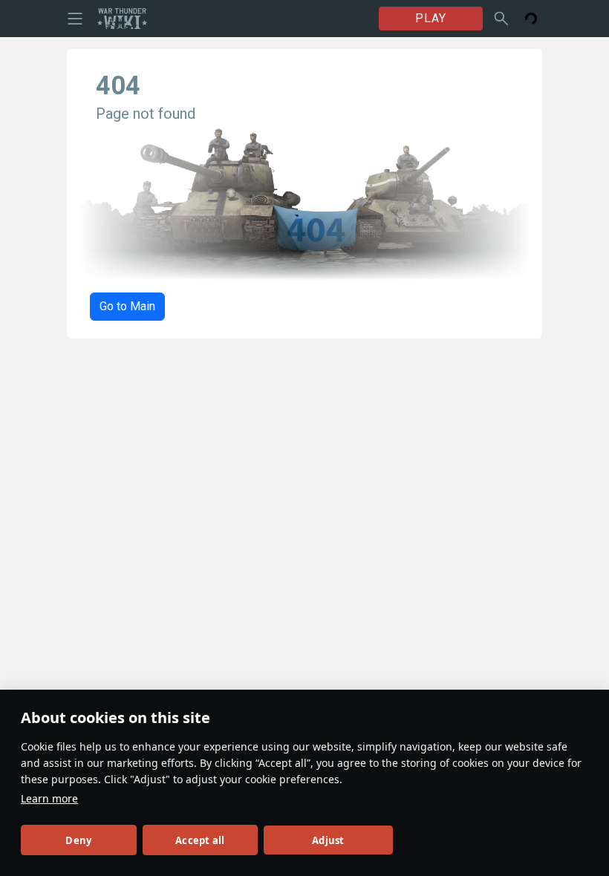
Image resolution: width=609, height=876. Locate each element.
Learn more (49, 798)
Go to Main (127, 306)
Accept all (199, 840)
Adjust (328, 840)
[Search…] (501, 18)
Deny (78, 840)
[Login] (531, 18)
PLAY (430, 18)
